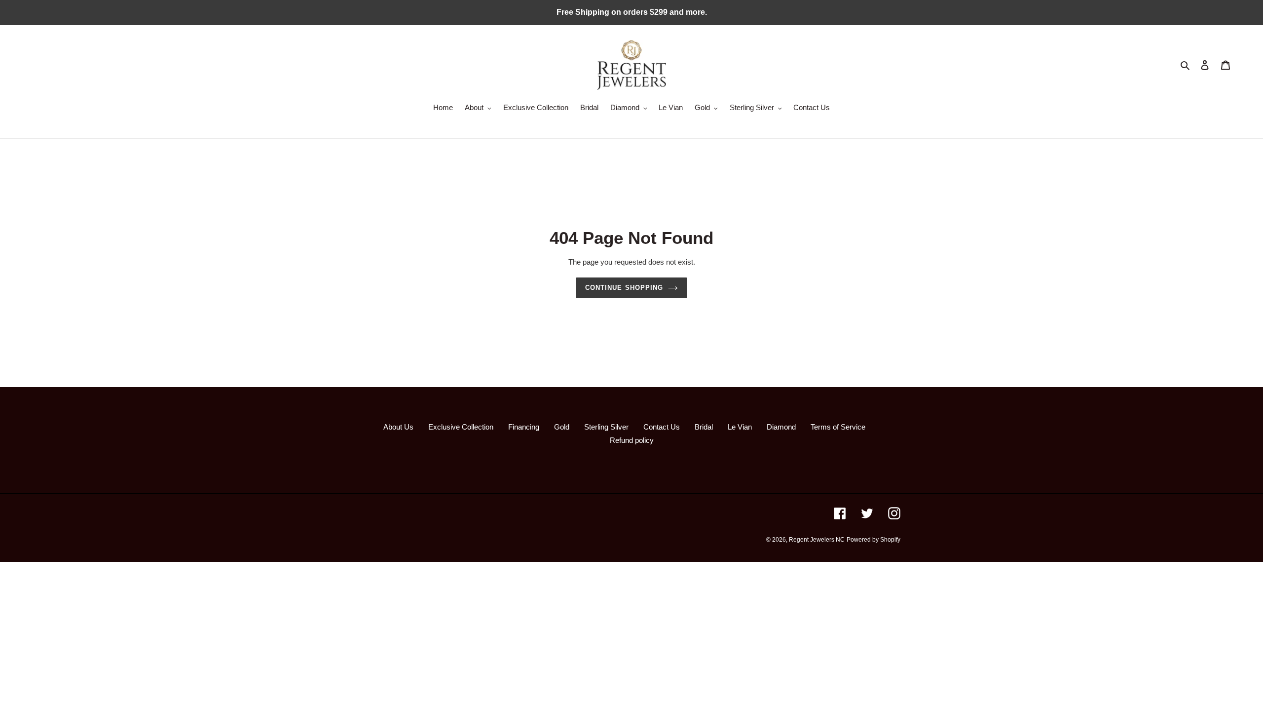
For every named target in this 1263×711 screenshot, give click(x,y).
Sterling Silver (606, 427)
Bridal (704, 427)
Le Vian (740, 427)
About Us (398, 427)
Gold (561, 427)
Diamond (781, 427)
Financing (523, 427)
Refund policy (632, 440)
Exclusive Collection (460, 427)
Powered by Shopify (873, 539)
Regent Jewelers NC (817, 539)
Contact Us (661, 427)
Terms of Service (838, 427)
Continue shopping (624, 287)
